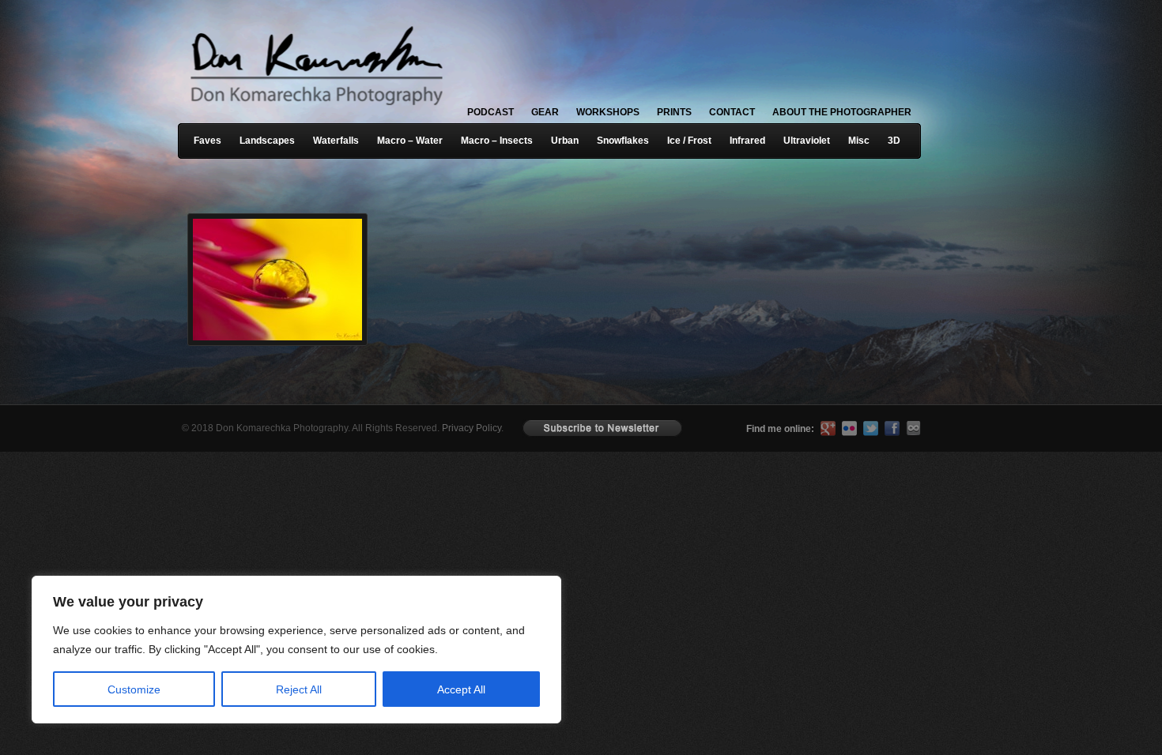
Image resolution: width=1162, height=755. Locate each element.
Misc (859, 140)
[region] (205, 649)
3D (894, 140)
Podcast (490, 112)
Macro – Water (410, 140)
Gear (545, 112)
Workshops (607, 112)
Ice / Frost (689, 140)
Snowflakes (623, 140)
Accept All (461, 689)
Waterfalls (336, 140)
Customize (134, 689)
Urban (565, 140)
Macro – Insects (497, 140)
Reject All (299, 689)
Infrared (747, 140)
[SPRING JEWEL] (272, 256)
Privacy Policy (471, 428)
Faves (207, 140)
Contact (732, 112)
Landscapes (267, 140)
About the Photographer (841, 112)
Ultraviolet (806, 140)
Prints (674, 112)
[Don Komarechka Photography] (316, 109)
